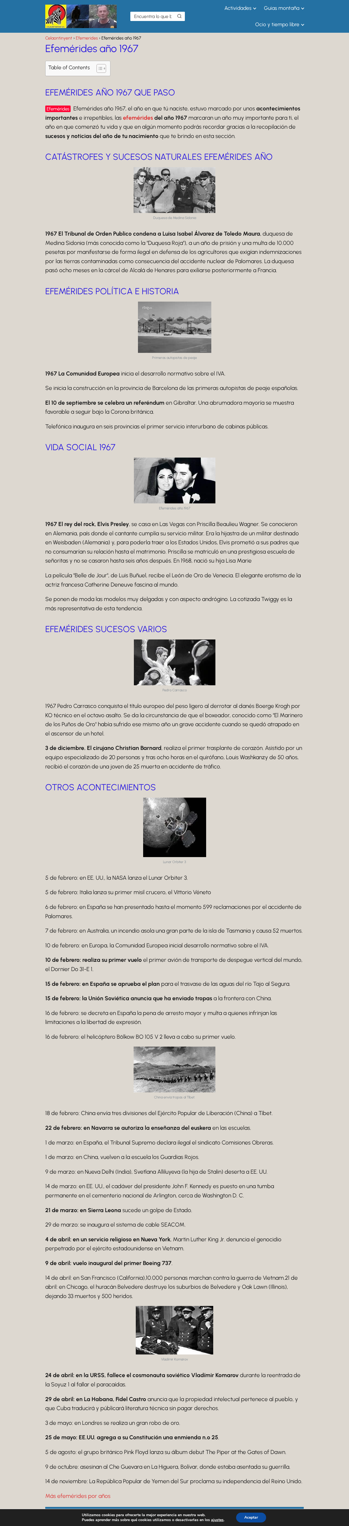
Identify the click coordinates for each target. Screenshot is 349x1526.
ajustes (217, 1520)
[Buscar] (179, 16)
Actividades (237, 8)
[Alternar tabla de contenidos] (98, 68)
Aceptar (251, 1517)
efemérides (138, 117)
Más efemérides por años (77, 1495)
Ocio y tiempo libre (277, 24)
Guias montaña (281, 8)
